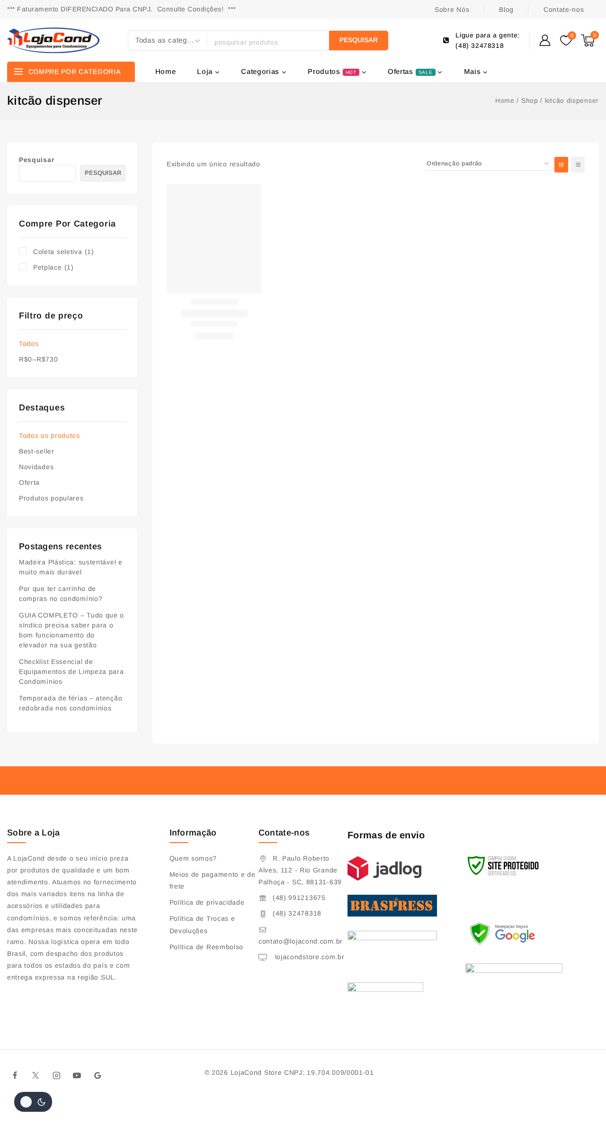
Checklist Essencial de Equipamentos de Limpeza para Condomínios (71, 671)
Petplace (53, 267)
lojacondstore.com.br (309, 957)
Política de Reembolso (206, 947)
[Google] (98, 1075)
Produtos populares (51, 498)
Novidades (36, 467)
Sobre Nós (452, 9)
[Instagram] (56, 1075)
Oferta (29, 482)
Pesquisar (36, 159)
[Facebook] (15, 1075)
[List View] (578, 165)
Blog (506, 9)
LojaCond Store (256, 1072)
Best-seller (36, 451)
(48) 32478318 (297, 913)
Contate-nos (564, 9)
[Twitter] (36, 1075)
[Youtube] (77, 1075)
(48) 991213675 (299, 897)
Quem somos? (193, 858)
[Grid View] (561, 165)
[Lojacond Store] (53, 40)
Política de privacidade (207, 902)
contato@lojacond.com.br (300, 941)
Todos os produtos (49, 435)
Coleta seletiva (63, 251)
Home (165, 71)
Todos (29, 343)
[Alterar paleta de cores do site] (33, 1102)
